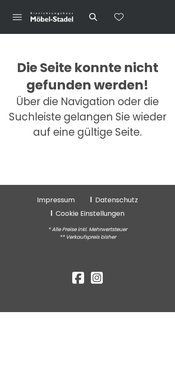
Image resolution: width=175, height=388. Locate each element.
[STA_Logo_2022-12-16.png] (52, 17)
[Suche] (92, 16)
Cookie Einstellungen (90, 213)
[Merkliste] (119, 17)
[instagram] (97, 278)
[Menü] (17, 17)
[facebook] (78, 278)
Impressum (56, 200)
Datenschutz (116, 200)
